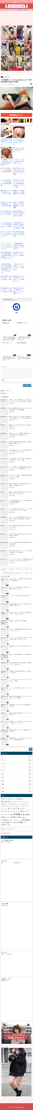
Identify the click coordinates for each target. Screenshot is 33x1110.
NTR (8, 799)
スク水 (4, 806)
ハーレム (20, 806)
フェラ (22, 808)
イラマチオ (27, 801)
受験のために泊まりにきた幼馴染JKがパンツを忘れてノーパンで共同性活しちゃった (18, 291)
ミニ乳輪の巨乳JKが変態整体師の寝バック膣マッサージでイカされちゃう (6, 142)
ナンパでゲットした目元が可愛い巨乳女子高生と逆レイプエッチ (18, 161)
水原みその (17, 820)
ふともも (15, 801)
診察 (16, 822)
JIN (16, 312)
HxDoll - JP (4, 1023)
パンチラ (13, 808)
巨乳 (8, 9)
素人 (16, 787)
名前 (3, 379)
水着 (21, 820)
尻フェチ (7, 77)
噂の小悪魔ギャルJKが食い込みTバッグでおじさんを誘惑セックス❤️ (6, 290)
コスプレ (24, 804)
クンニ (18, 804)
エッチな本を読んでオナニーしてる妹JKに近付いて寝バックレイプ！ (18, 142)
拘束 (16, 777)
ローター (5, 814)
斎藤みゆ (5, 820)
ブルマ (5, 811)
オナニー (11, 9)
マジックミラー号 (15, 811)
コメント (5, 366)
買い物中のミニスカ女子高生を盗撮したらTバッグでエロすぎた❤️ (6, 204)
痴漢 (19, 9)
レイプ (16, 9)
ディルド (9, 806)
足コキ (26, 822)
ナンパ (14, 806)
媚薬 (28, 814)
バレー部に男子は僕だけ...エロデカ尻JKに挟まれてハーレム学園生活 (6, 226)
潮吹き (27, 820)
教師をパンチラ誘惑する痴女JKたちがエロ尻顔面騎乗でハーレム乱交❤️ (18, 205)
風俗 (9, 824)
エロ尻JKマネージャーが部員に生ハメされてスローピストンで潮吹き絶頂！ (18, 267)
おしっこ (29, 9)
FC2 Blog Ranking (5, 833)
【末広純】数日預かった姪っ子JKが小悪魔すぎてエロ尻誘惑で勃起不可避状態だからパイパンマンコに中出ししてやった (6, 268)
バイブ (26, 806)
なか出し (7, 802)
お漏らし (21, 799)
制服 (18, 814)
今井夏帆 (11, 814)
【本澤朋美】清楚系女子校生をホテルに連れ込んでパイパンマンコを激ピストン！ (16, 572)
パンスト (5, 808)
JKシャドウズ (4, 1047)
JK (1, 9)
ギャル (4, 9)
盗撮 (25, 9)
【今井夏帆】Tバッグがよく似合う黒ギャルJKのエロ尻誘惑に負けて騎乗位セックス (6, 162)
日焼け (11, 820)
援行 (24, 817)
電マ (4, 824)
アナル (21, 801)
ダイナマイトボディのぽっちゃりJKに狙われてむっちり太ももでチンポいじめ (6, 246)
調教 (22, 9)
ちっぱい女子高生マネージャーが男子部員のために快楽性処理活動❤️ (6, 183)
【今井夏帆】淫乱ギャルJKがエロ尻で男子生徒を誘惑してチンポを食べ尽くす (18, 246)
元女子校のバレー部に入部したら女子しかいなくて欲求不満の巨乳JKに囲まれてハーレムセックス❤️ (19, 184)
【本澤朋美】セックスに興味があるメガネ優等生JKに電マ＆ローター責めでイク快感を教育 (16, 569)
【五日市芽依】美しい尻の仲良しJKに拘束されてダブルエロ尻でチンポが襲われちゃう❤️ (18, 226)
